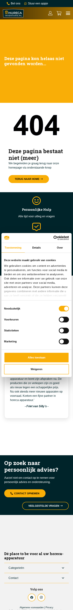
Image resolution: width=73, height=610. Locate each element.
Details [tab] (36, 247)
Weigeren (36, 369)
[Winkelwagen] (59, 13)
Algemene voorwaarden (32, 607)
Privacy (49, 607)
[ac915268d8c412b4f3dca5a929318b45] (13, 13)
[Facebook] (32, 597)
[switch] (64, 319)
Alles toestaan (36, 357)
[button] (68, 13)
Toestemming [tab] (13, 247)
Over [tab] (60, 247)
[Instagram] (41, 597)
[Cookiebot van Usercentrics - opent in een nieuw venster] (53, 238)
